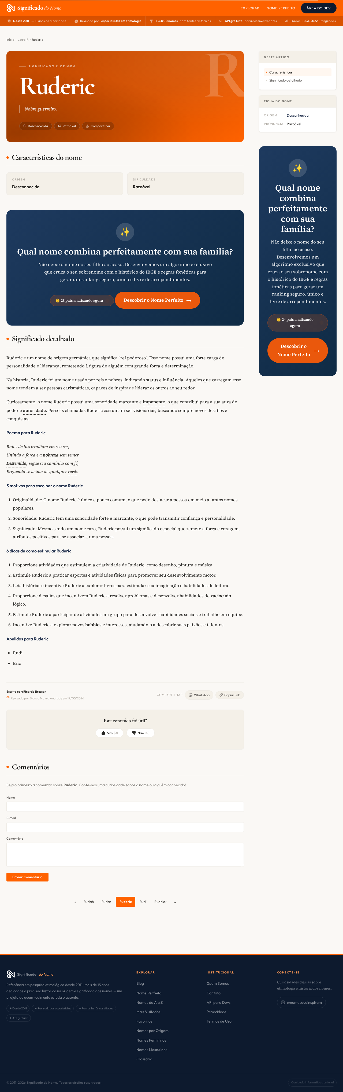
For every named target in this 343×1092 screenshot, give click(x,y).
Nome (10, 797)
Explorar (250, 8)
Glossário (144, 1059)
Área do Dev (319, 8)
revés (72, 471)
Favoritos (144, 1021)
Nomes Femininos (151, 1040)
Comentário (14, 838)
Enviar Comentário (27, 877)
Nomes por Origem (152, 1030)
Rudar (106, 901)
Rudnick (160, 901)
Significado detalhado (285, 80)
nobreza (50, 455)
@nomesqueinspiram (304, 1002)
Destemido (16, 463)
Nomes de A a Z (149, 1002)
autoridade (34, 410)
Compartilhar (100, 126)
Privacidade (216, 1011)
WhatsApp (202, 695)
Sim (112, 733)
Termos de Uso (219, 1021)
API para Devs (218, 1002)
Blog (140, 983)
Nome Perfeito (281, 8)
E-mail (11, 818)
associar (75, 537)
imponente (154, 402)
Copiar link (232, 695)
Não (143, 733)
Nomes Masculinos (151, 1049)
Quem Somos (218, 983)
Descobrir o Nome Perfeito (158, 300)
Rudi (143, 901)
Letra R (23, 40)
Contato (214, 993)
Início (10, 40)
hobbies (93, 625)
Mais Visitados (148, 1011)
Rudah (89, 901)
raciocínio (221, 596)
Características (281, 72)
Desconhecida (38, 126)
